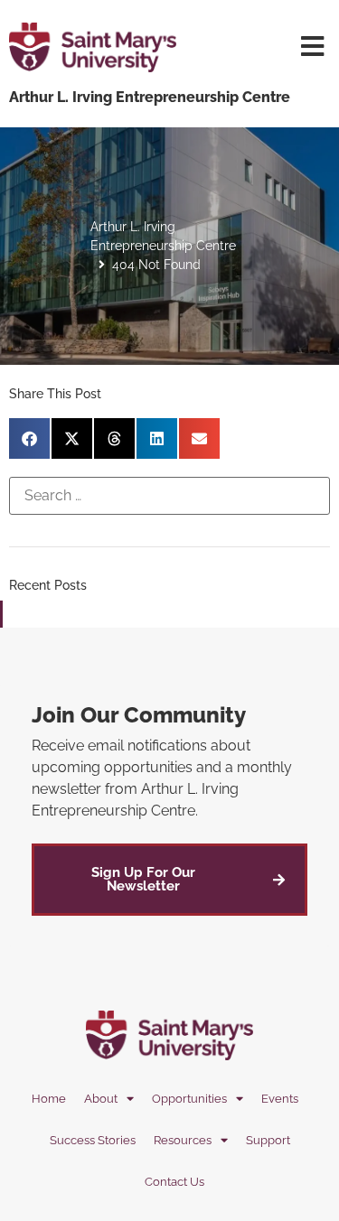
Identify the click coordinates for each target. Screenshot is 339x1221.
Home (49, 1098)
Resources (183, 1140)
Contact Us (174, 1181)
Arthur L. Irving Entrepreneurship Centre (163, 236)
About (101, 1098)
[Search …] (169, 496)
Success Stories (93, 1140)
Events (279, 1098)
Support (268, 1140)
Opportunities (189, 1098)
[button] (29, 438)
